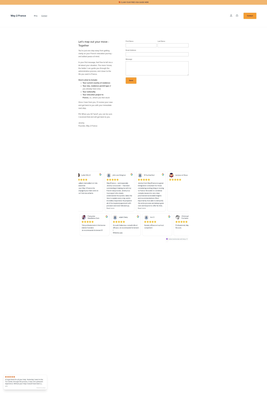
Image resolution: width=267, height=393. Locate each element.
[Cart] (238, 16)
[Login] (231, 15)
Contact (44, 16)
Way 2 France (18, 15)
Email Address (131, 50)
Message (129, 59)
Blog (35, 16)
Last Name (161, 41)
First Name (130, 41)
